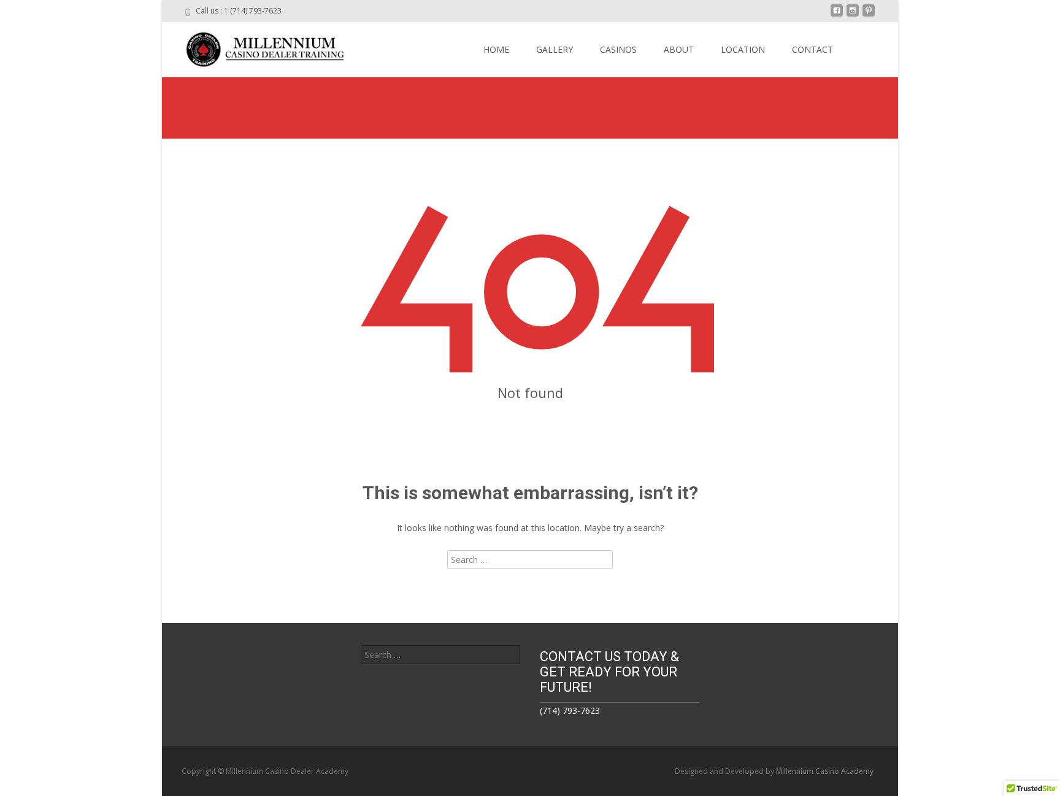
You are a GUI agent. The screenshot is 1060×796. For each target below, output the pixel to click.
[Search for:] (440, 654)
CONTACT (812, 49)
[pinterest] (868, 15)
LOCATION (743, 49)
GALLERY (554, 49)
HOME (496, 49)
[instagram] (853, 15)
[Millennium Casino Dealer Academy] (257, 46)
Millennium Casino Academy (825, 771)
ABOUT (679, 49)
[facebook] (837, 15)
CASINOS (618, 49)
